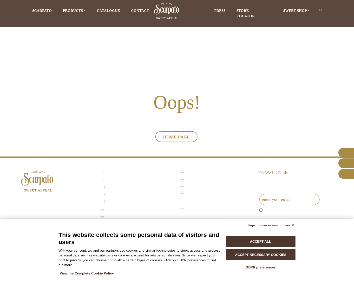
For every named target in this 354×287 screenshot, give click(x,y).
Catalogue (108, 11)
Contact (140, 11)
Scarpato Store (200, 208)
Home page (176, 137)
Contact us (196, 172)
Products (73, 11)
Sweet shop (295, 11)
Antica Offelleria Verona (133, 201)
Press (219, 11)
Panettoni (117, 187)
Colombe (116, 194)
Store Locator (245, 13)
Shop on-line (197, 193)
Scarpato (42, 11)
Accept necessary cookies (260, 255)
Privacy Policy (199, 179)
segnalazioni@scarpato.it (54, 215)
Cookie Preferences (204, 186)
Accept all (260, 241)
